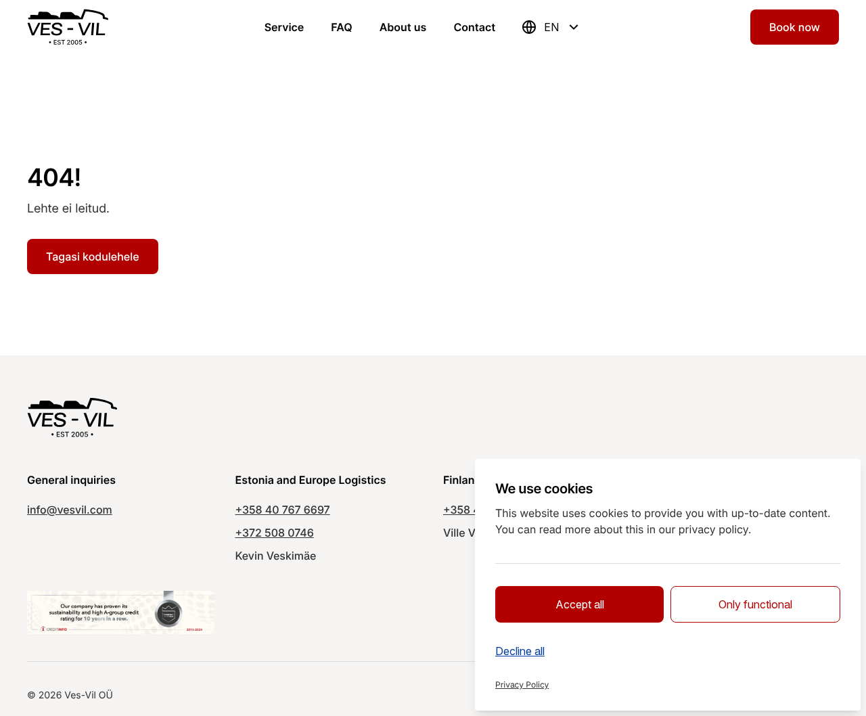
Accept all (579, 604)
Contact (474, 27)
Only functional (755, 604)
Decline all (520, 651)
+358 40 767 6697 (282, 509)
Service (284, 27)
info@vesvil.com (69, 509)
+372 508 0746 (274, 532)
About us (403, 27)
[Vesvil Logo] (67, 27)
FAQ (341, 27)
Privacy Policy (522, 684)
